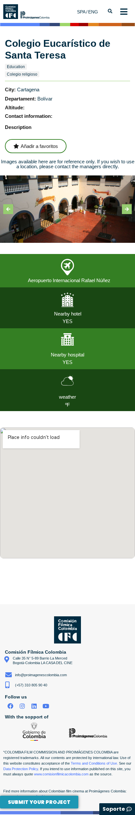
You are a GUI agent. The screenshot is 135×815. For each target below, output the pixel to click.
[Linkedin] (34, 706)
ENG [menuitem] (93, 11)
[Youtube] (45, 706)
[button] (8, 209)
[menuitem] (82, 11)
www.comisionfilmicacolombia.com (61, 774)
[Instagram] (22, 706)
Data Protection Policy (20, 769)
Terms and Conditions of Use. (94, 763)
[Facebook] (10, 706)
